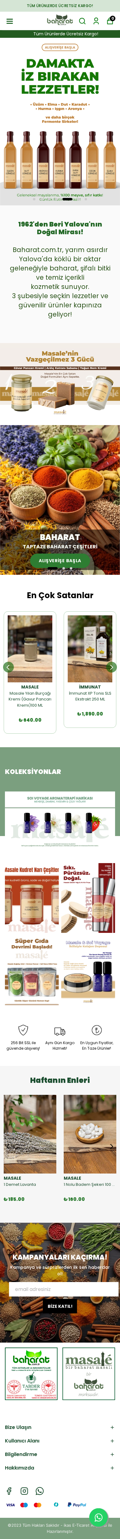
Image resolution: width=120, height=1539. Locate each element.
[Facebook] (9, 1491)
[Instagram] (24, 1491)
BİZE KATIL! (60, 1306)
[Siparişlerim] (96, 21)
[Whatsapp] (40, 1491)
